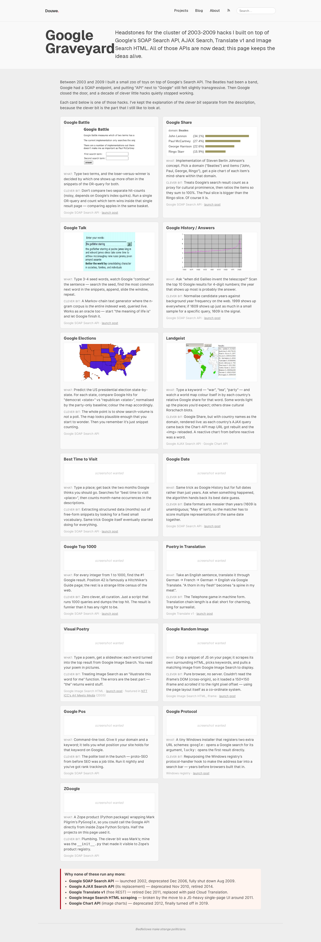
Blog (199, 10)
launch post (110, 212)
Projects (181, 10)
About (215, 10)
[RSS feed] (228, 10)
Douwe (51, 10)
